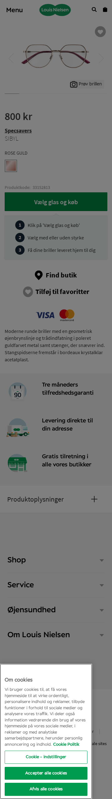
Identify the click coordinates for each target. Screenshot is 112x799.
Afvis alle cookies (46, 789)
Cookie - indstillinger (46, 757)
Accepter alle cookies (46, 773)
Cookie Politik (66, 745)
